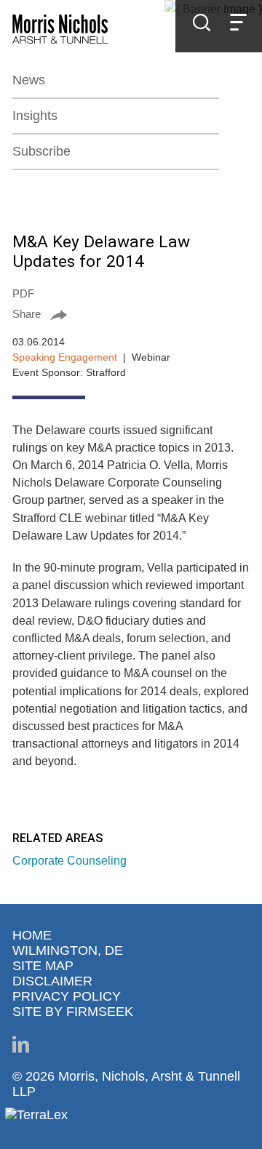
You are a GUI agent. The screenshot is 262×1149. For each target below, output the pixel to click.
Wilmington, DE (67, 950)
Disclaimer (52, 981)
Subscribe (41, 151)
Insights (34, 115)
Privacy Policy (66, 996)
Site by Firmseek (72, 1011)
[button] (131, 314)
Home (32, 935)
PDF (23, 293)
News (28, 80)
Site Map (43, 965)
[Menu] (238, 24)
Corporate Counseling (69, 860)
